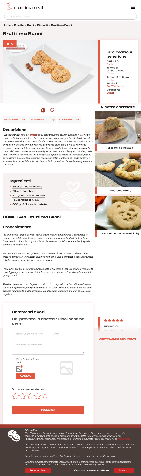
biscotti (34, 135)
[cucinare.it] (54, 6)
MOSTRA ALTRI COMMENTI (117, 339)
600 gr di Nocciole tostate (29, 204)
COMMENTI (65, 120)
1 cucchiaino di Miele (25, 199)
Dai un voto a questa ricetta (30, 389)
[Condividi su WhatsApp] (43, 112)
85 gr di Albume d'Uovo (27, 186)
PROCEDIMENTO (38, 120)
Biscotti (110, 93)
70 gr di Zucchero (23, 191)
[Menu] (133, 7)
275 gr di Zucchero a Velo (28, 195)
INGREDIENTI (11, 120)
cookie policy (124, 439)
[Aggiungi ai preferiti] (52, 110)
